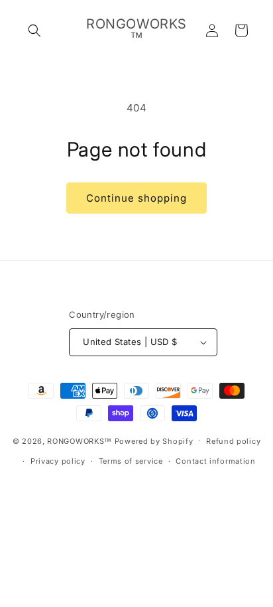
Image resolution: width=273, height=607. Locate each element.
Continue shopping (136, 198)
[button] (34, 30)
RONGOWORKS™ (79, 440)
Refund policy (233, 441)
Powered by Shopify (154, 440)
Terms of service (131, 461)
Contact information (215, 461)
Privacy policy (57, 461)
